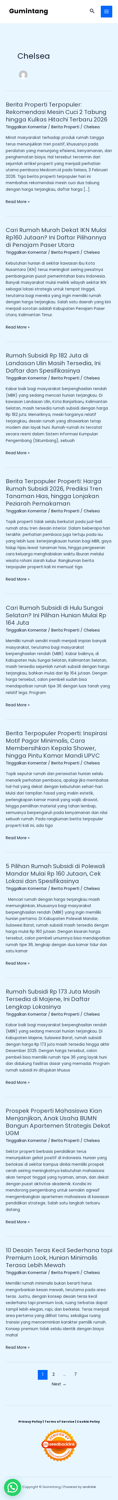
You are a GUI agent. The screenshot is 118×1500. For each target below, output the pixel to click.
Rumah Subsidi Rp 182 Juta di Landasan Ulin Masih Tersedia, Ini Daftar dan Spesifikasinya (53, 362)
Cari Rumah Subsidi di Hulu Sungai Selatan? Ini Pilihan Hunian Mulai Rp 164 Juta (56, 615)
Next (59, 1384)
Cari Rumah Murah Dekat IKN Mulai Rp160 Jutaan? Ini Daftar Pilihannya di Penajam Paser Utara (56, 237)
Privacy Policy (30, 1422)
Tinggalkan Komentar (26, 127)
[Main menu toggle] (107, 11)
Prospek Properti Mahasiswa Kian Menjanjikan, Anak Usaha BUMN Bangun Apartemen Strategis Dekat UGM (58, 1122)
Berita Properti (65, 127)
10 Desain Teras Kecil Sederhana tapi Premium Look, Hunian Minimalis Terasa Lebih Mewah (59, 1257)
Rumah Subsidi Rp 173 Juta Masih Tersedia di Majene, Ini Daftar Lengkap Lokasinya (53, 999)
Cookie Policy (88, 1422)
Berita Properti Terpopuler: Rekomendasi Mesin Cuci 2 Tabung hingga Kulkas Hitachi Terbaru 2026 (56, 112)
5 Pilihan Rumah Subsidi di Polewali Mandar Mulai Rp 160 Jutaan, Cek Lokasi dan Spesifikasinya (55, 873)
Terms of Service (59, 1422)
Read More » (18, 202)
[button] (92, 11)
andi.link (89, 1487)
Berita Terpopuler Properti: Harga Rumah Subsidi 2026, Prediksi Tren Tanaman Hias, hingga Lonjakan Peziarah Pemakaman (54, 492)
